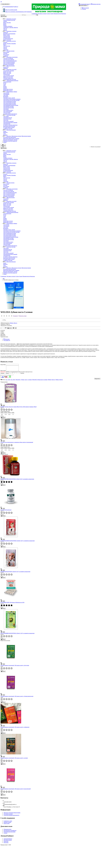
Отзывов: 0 (15, 315)
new (6, 379)
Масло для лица (7, 22)
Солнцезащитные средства (9, 79)
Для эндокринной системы (9, 101)
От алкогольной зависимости (10, 113)
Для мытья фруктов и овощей (10, 122)
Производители (7, 829)
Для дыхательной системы (9, 102)
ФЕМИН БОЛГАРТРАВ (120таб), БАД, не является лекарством (15, 571)
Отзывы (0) (7, 340)
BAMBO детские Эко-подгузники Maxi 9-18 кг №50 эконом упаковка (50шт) (19, 406)
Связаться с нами (8, 821)
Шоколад (5, 132)
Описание (7, 339)
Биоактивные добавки (11, 91)
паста (26, 379)
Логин (84, 9)
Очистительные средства (9, 20)
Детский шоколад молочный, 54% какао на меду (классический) (16, 788)
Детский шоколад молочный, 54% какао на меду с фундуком (15, 665)
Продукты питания (11, 129)
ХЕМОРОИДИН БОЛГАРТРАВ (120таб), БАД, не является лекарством (17, 479)
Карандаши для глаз (8, 89)
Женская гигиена (10, 65)
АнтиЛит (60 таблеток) (6, 509)
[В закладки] (13, 328)
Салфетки (5, 55)
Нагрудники (6, 52)
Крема (4, 23)
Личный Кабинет (8, 838)
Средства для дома (10, 115)
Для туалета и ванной (8, 121)
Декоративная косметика (12, 80)
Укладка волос (6, 36)
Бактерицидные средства (9, 126)
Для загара (5, 49)
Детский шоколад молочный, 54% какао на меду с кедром (14, 758)
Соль (4, 133)
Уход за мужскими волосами (10, 60)
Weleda (49, 379)
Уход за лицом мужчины (9, 62)
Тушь (4, 84)
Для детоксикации (7, 111)
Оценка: (2, 373)
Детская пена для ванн (8, 70)
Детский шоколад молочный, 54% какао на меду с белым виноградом (17, 696)
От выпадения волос (8, 38)
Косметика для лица (11, 18)
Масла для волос (7, 39)
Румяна (5, 86)
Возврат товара (7, 822)
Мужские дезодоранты (8, 64)
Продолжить (97, 378)
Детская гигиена (10, 50)
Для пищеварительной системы (10, 105)
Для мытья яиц (6, 123)
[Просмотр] (1, 404)
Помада (5, 88)
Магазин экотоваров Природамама (12, 812)
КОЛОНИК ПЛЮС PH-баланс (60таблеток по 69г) (12, 602)
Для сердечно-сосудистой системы (11, 100)
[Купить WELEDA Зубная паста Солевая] (14, 308)
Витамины (5, 96)
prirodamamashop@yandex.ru (11, 6)
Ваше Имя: (3, 364)
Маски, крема (6, 34)
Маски (4, 25)
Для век (5, 30)
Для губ (5, 28)
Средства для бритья (8, 58)
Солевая (30, 379)
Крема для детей (7, 71)
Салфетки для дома (7, 128)
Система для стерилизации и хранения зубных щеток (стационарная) (17, 442)
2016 (9, 379)
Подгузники (6, 54)
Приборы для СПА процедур (10, 141)
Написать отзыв (22, 315)
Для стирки (6, 116)
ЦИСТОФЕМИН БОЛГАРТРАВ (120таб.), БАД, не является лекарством (17, 633)
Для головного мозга (8, 110)
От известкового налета (8, 127)
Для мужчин (6, 92)
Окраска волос (6, 37)
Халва (4, 131)
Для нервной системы (8, 106)
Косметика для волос (11, 31)
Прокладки (6, 67)
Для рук (5, 47)
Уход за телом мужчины (8, 63)
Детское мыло (6, 74)
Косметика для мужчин (12, 57)
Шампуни (5, 32)
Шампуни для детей (8, 76)
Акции (5, 833)
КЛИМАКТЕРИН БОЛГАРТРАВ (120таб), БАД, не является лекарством (18, 540)
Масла (4, 44)
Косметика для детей (11, 69)
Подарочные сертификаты (10, 830)
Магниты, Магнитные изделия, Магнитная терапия (18, 136)
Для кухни (5, 120)
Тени (4, 85)
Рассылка (6, 842)
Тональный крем (7, 81)
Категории (4, 16)
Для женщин (6, 94)
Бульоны (5, 134)
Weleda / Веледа (13, 323)
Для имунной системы (8, 107)
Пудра (4, 83)
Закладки (6, 841)
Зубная (22, 379)
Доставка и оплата (8, 813)
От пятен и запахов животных (10, 125)
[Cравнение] (4, 405)
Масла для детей (7, 73)
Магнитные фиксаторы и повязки (11, 138)
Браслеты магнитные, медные (10, 139)
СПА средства (6, 46)
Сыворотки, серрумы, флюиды (10, 27)
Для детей (5, 95)
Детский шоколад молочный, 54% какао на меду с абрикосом (15, 727)
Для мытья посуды (7, 117)
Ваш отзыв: (3, 370)
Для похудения (6, 112)
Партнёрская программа (9, 831)
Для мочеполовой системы (9, 104)
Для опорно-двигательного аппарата (11, 99)
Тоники (5, 21)
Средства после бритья (8, 59)
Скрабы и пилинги (7, 26)
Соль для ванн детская (8, 75)
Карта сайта (7, 823)
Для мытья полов (7, 118)
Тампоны (5, 68)
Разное (4, 142)
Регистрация (86, 7)
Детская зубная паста (8, 78)
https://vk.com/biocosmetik (11, 9)
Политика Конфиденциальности (11, 815)
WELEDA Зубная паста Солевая (39, 379)
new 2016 (13, 379)
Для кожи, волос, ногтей (9, 97)
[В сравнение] (16, 328)
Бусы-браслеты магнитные (9, 137)
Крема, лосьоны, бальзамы (9, 43)
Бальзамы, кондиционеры (9, 33)
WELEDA (18, 379)
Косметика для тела (11, 41)
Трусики (5, 53)
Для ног (5, 48)
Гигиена (5, 42)
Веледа (53, 379)
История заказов (8, 840)
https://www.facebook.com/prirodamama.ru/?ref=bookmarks (18, 11)
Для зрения (6, 109)
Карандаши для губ (7, 90)
